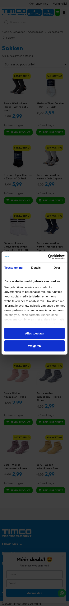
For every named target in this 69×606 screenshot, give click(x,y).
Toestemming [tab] (13, 267)
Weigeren (34, 346)
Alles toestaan (34, 333)
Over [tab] (57, 267)
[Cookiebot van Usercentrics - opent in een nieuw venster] (49, 256)
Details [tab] (36, 267)
